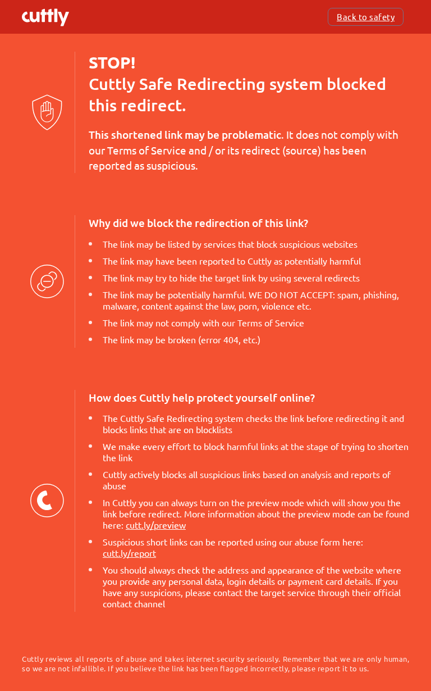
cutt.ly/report (129, 552)
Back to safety (366, 16)
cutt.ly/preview (156, 524)
